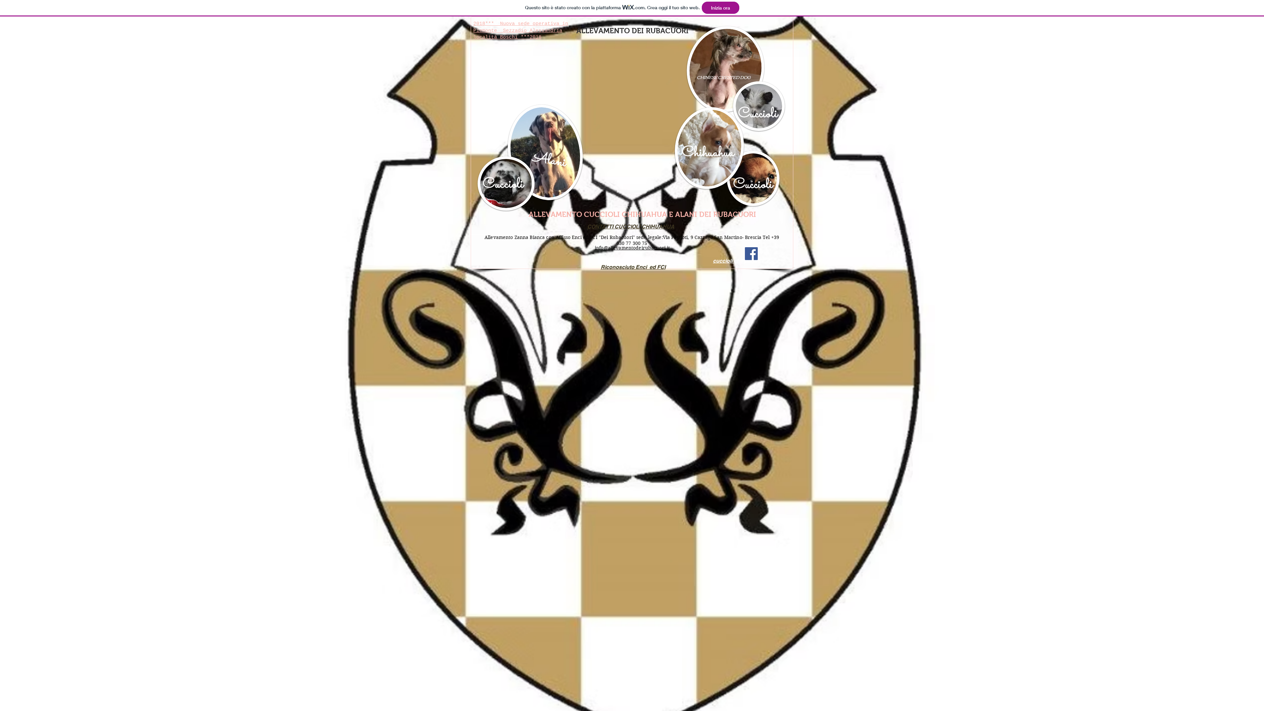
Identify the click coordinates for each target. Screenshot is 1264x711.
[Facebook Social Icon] (751, 253)
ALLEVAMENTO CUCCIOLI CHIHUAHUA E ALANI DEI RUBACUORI (642, 214)
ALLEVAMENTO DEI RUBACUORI (632, 31)
